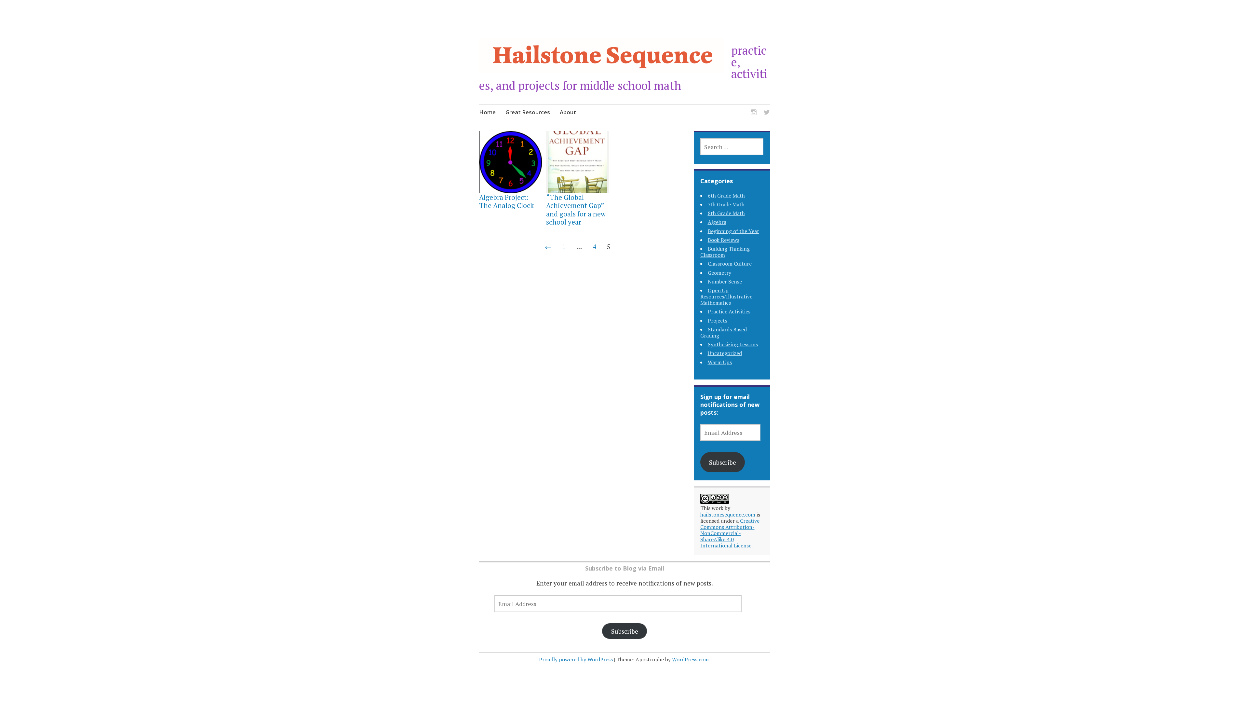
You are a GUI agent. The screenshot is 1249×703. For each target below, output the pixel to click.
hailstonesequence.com (727, 514)
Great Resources (527, 112)
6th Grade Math (726, 195)
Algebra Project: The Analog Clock (506, 201)
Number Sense (725, 281)
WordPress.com (690, 659)
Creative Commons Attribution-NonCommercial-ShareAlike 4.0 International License (729, 533)
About (568, 112)
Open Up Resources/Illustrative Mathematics (726, 296)
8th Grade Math (726, 213)
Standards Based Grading (723, 332)
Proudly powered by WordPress (576, 659)
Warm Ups (720, 362)
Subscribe (722, 462)
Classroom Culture (730, 263)
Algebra (717, 222)
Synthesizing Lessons (733, 344)
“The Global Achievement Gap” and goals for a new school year (576, 210)
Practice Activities (729, 311)
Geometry (719, 272)
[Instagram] (753, 113)
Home (487, 112)
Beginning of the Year (733, 231)
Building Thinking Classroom (725, 251)
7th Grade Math (726, 204)
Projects (717, 320)
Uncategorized (725, 353)
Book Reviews (723, 239)
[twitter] (766, 113)
